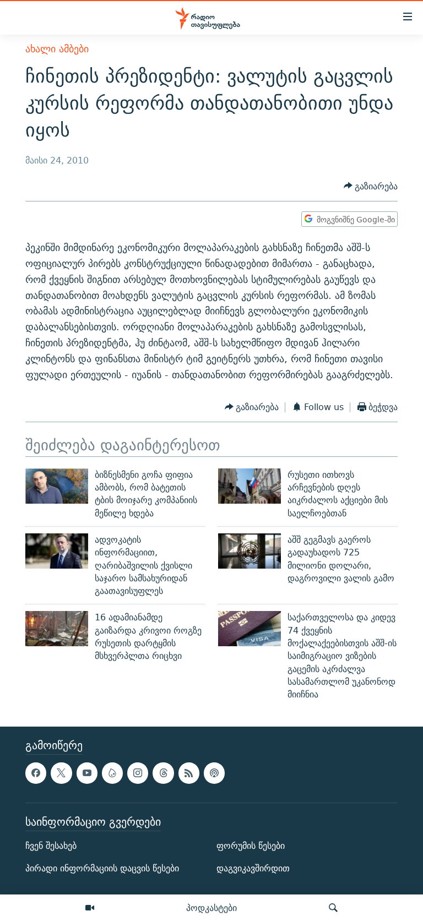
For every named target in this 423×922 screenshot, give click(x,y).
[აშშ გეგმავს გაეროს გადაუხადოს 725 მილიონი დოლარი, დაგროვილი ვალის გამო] (249, 551)
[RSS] (188, 772)
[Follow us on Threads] (163, 772)
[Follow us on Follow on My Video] (112, 772)
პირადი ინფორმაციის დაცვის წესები (102, 868)
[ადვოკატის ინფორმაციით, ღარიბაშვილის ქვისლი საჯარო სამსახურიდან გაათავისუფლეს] (56, 551)
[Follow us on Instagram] (137, 772)
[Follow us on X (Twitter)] (61, 772)
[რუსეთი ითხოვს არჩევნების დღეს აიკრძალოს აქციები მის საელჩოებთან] (249, 486)
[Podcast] (214, 772)
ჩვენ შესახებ (51, 846)
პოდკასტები (211, 907)
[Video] (89, 908)
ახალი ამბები (57, 48)
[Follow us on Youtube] (87, 772)
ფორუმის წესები (250, 846)
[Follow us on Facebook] (35, 772)
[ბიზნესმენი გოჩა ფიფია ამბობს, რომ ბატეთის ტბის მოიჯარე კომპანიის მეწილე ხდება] (56, 486)
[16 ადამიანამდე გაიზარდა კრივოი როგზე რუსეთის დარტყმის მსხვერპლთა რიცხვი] (56, 628)
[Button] (371, 186)
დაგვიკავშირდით (253, 868)
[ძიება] (333, 908)
